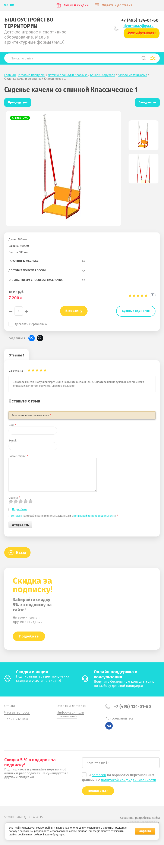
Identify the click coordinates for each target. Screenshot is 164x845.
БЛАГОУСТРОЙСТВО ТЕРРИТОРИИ (28, 23)
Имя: (12, 425)
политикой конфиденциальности (128, 780)
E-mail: (13, 440)
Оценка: (14, 497)
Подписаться (98, 791)
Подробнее (19, 509)
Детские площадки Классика (68, 74)
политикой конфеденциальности (94, 515)
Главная (10, 74)
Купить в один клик (136, 311)
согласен (16, 515)
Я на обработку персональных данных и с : (63, 515)
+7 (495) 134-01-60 (139, 20)
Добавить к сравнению (31, 324)
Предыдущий (18, 102)
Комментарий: (18, 456)
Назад (21, 553)
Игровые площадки (31, 74)
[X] (40, 338)
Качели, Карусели (102, 74)
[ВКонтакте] (31, 338)
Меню (9, 5)
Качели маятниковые (132, 74)
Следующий (147, 102)
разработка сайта (147, 818)
